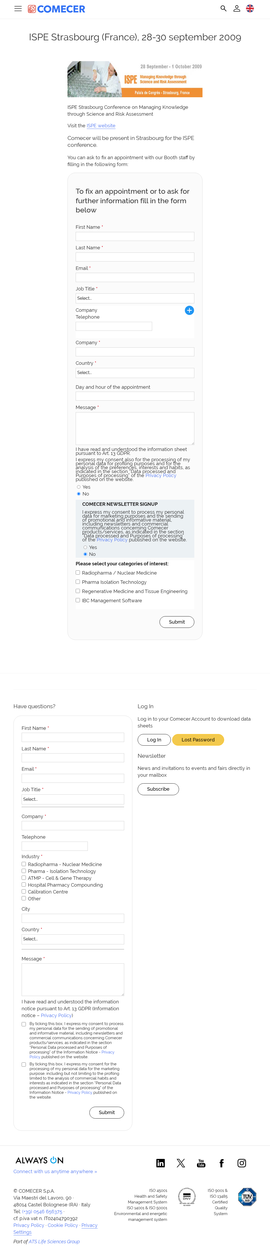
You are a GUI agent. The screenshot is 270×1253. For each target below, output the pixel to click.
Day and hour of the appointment (113, 387)
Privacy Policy (161, 475)
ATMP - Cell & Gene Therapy (59, 878)
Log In (154, 739)
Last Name (89, 247)
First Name (89, 227)
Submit (177, 622)
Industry (32, 856)
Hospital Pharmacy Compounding (65, 885)
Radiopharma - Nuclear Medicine (65, 864)
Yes (86, 487)
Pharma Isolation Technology (114, 582)
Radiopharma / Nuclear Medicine (119, 573)
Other (34, 898)
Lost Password (198, 739)
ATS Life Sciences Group (54, 1241)
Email (83, 268)
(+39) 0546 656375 (42, 1211)
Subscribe (158, 789)
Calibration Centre (48, 892)
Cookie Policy (63, 1225)
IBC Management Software (112, 600)
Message (87, 407)
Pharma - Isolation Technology (62, 871)
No (86, 494)
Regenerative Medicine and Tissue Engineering (134, 591)
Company (88, 342)
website (106, 125)
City (26, 909)
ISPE (92, 125)
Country (86, 363)
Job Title (87, 289)
